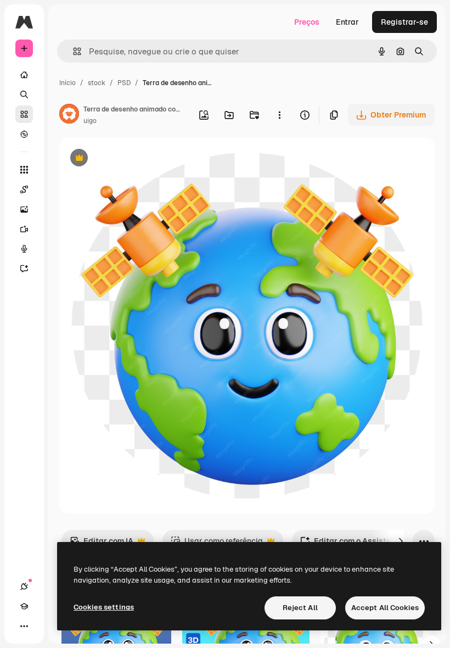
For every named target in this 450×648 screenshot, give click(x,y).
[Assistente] (24, 268)
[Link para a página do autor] (69, 115)
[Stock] (24, 114)
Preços (306, 22)
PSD (124, 83)
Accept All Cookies (385, 607)
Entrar (347, 22)
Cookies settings (104, 607)
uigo (90, 120)
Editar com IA (101, 544)
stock (96, 83)
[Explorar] (24, 134)
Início (67, 83)
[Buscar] (24, 94)
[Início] (24, 74)
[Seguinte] (400, 541)
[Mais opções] (279, 115)
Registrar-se (404, 22)
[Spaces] (24, 189)
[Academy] (24, 606)
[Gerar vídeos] (24, 229)
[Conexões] (24, 586)
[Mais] (24, 626)
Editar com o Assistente (351, 544)
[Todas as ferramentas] (24, 169)
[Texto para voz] (24, 249)
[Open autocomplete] (73, 51)
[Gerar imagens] (24, 209)
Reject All (300, 607)
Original (129, 159)
